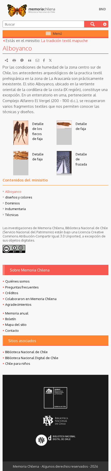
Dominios (12, 203)
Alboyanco (13, 191)
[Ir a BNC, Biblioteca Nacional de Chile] (55, 421)
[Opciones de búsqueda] (104, 24)
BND (102, 9)
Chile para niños (17, 363)
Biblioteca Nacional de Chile (26, 352)
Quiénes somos (17, 281)
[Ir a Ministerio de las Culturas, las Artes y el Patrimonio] (55, 398)
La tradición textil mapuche (64, 40)
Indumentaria (15, 209)
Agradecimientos (18, 304)
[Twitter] (50, 60)
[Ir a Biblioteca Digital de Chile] (55, 441)
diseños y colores (18, 197)
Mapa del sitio (16, 325)
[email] (37, 60)
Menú (57, 33)
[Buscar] (92, 24)
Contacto (12, 330)
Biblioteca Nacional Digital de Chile (31, 358)
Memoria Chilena (31, 10)
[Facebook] (43, 60)
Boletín (10, 319)
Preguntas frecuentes (21, 287)
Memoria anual (16, 313)
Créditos (11, 293)
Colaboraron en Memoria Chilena (31, 299)
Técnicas (11, 215)
